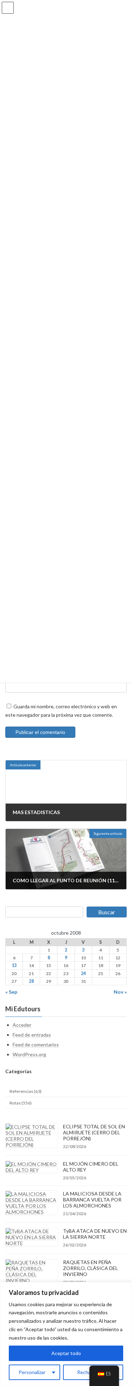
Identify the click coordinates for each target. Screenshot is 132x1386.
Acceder (22, 1025)
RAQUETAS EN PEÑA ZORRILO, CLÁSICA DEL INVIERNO (90, 1268)
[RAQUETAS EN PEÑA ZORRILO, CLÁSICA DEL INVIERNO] (31, 1271)
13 (14, 965)
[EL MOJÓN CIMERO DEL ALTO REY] (31, 1167)
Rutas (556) (21, 1102)
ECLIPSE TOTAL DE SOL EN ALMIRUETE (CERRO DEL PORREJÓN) (94, 1133)
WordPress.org (29, 1055)
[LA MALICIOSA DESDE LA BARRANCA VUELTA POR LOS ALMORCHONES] (31, 1203)
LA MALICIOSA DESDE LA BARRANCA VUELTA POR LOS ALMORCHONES (92, 1200)
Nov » (120, 992)
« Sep (11, 992)
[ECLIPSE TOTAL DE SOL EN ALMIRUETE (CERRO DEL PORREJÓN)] (31, 1136)
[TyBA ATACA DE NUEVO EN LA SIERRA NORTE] (31, 1237)
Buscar (106, 912)
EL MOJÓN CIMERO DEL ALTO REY (90, 1167)
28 (31, 981)
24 (83, 973)
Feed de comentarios (36, 1044)
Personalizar (32, 1372)
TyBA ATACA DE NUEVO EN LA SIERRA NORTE (95, 1234)
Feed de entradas (32, 1035)
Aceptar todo (66, 1353)
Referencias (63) (26, 1091)
